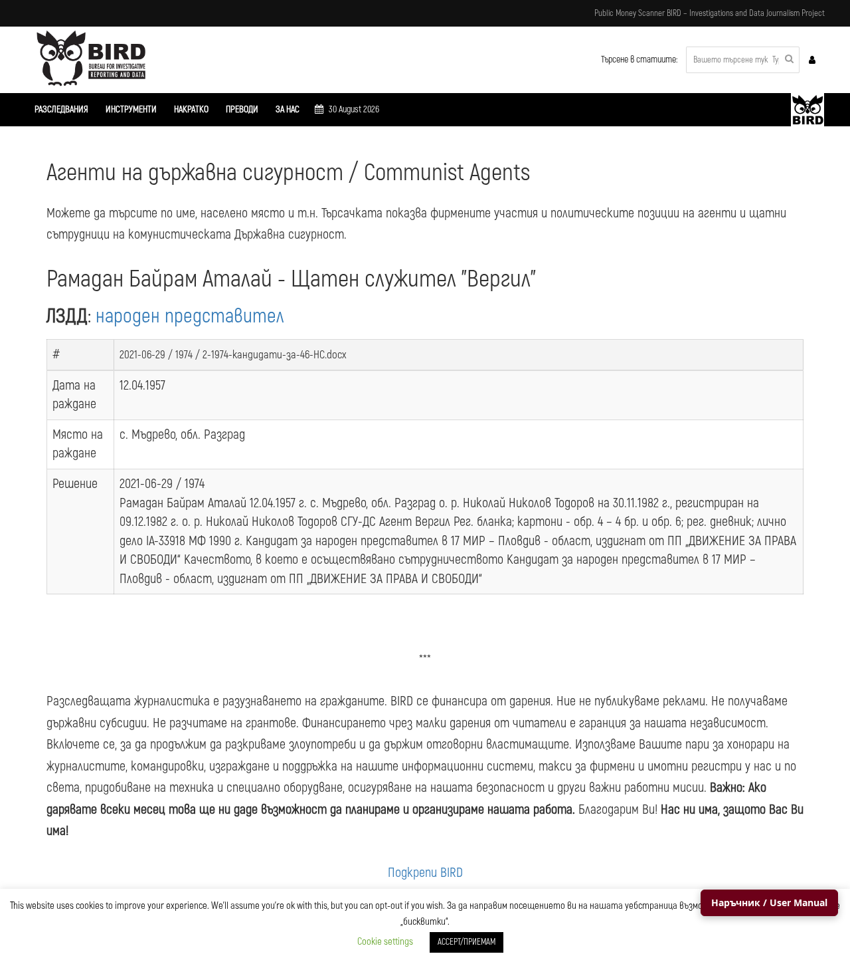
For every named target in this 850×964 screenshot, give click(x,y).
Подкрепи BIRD (425, 872)
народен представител (190, 316)
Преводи (242, 109)
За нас (287, 109)
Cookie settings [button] (385, 941)
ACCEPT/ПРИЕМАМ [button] (466, 942)
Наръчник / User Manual (769, 902)
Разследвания (61, 109)
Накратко (191, 109)
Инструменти (131, 109)
